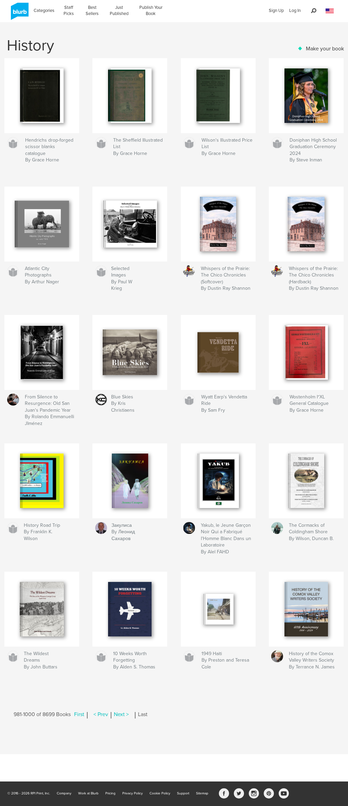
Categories (44, 10)
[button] (330, 11)
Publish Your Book (150, 10)
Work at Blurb (88, 793)
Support (183, 793)
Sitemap (202, 793)
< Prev (100, 714)
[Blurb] (18, 14)
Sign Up (276, 10)
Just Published (119, 10)
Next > (121, 714)
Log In (295, 10)
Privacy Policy (132, 793)
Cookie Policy (160, 793)
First (79, 714)
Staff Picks (69, 10)
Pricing (110, 793)
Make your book (325, 48)
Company (64, 793)
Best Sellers (92, 10)
